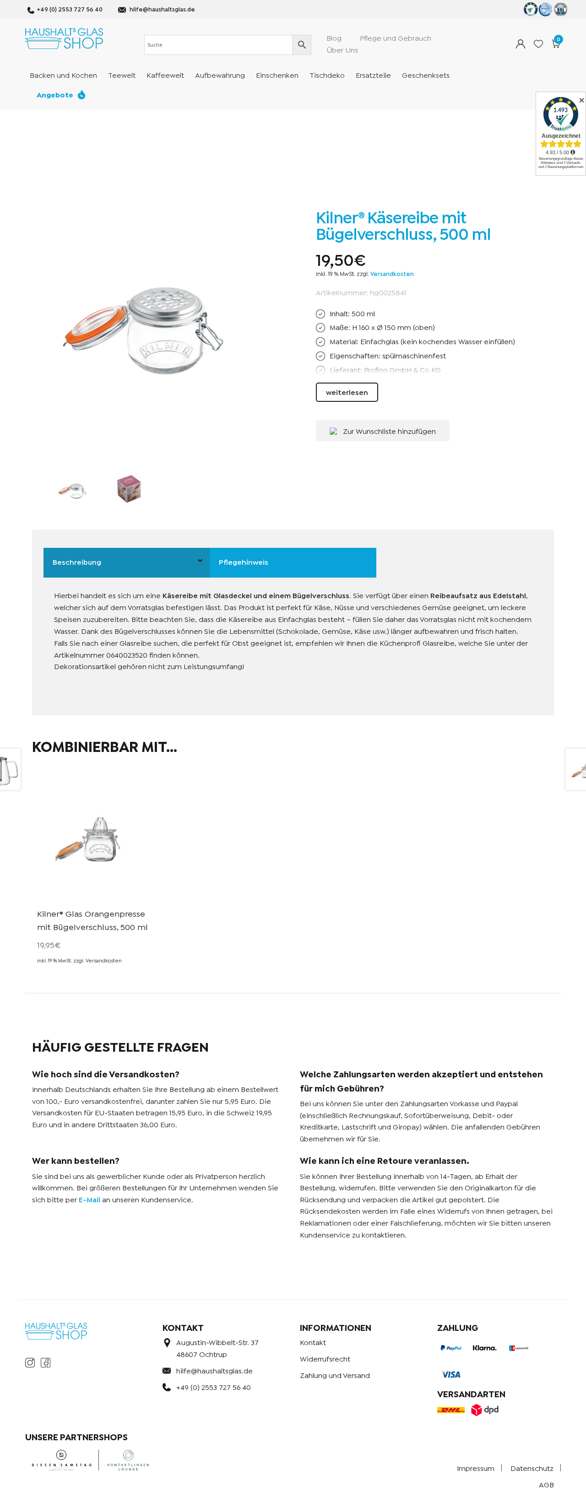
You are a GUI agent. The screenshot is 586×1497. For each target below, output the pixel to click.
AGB (546, 1484)
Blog (334, 37)
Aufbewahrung (220, 74)
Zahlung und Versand (335, 1374)
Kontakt (313, 1341)
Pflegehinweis (243, 561)
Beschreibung (77, 561)
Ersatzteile (373, 74)
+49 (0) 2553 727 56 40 (70, 8)
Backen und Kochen (63, 74)
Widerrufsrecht (325, 1358)
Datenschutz (531, 1467)
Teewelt (122, 74)
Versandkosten (392, 273)
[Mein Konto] (520, 44)
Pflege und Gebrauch (395, 37)
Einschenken (277, 74)
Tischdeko (327, 74)
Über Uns (342, 49)
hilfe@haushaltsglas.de (162, 8)
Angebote (55, 94)
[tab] (126, 563)
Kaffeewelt (165, 74)
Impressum (475, 1467)
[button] (383, 430)
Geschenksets (426, 74)
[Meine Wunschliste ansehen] (538, 44)
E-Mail (89, 1198)
